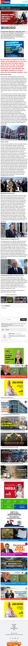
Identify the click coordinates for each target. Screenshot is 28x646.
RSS (14, 629)
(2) (16, 339)
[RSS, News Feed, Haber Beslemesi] (13, 638)
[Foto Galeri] (26, 2)
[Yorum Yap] (14, 28)
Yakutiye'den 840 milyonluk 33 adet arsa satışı (11, 5)
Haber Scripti (13, 641)
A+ (26, 31)
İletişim (14, 627)
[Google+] (7, 28)
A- (26, 33)
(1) (14, 339)
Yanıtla (11, 339)
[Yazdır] (12, 28)
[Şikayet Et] (25, 339)
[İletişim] (26, 5)
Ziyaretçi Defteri (14, 628)
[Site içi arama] (17, 638)
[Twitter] (5, 28)
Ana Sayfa (14, 624)
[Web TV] (25, 2)
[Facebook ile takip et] (10, 638)
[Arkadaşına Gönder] (10, 28)
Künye (14, 625)
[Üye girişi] (15, 638)
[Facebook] (2, 28)
